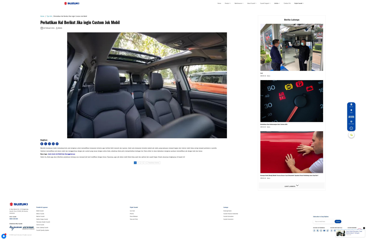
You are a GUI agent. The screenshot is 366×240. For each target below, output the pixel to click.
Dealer (351, 112)
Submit (338, 221)
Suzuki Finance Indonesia (230, 214)
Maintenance (238, 3)
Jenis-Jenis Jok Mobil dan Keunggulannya (61, 154)
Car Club (132, 211)
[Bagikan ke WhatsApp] (53, 143)
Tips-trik (49, 16)
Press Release (134, 216)
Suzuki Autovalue (228, 216)
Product (227, 3)
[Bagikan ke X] (45, 143)
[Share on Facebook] (41, 143)
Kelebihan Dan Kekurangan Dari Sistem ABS (273, 124)
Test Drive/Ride (351, 123)
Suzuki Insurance (228, 219)
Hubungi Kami (227, 211)
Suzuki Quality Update (42, 230)
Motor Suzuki (40, 214)
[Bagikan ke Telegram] (49, 143)
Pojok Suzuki (298, 3)
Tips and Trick (134, 219)
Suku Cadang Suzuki (42, 227)
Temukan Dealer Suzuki (43, 222)
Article (276, 3)
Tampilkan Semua (153, 163)
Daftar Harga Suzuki (42, 219)
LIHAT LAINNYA (290, 186)
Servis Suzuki (40, 225)
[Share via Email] (57, 143)
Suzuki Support (264, 3)
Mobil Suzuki (40, 211)
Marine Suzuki (40, 216)
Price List (351, 106)
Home (219, 3)
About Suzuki (251, 3)
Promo (132, 214)
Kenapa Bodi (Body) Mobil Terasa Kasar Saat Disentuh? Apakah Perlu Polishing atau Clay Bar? (289, 175)
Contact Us (287, 3)
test (261, 73)
